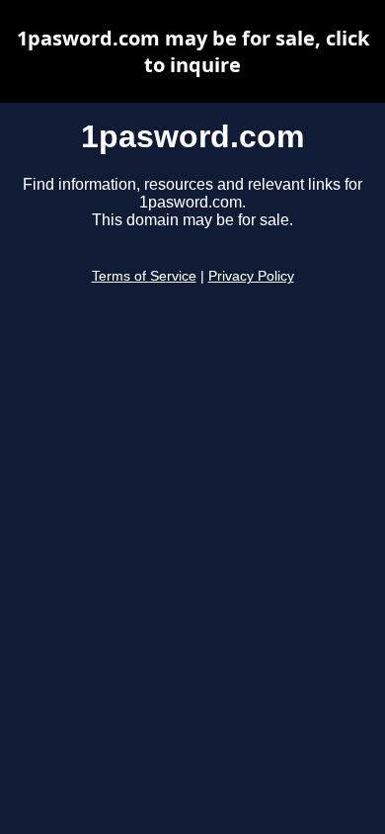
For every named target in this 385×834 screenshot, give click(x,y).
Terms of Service (144, 276)
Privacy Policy (251, 276)
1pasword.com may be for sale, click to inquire (193, 51)
